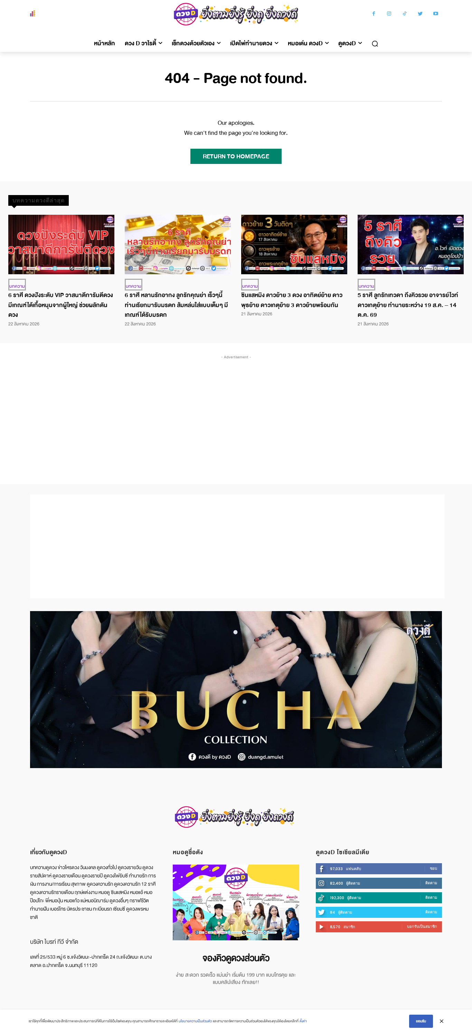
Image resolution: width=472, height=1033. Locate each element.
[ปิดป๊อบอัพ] (441, 1021)
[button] (375, 43)
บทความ (17, 286)
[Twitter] (420, 14)
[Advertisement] (236, 412)
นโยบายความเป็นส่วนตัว (195, 1021)
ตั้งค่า (303, 1021)
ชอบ (433, 868)
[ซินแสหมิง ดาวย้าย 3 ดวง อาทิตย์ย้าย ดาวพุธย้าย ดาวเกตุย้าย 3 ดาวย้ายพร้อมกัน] (294, 244)
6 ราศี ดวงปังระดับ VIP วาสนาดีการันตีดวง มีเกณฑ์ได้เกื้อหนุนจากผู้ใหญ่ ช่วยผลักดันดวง (60, 305)
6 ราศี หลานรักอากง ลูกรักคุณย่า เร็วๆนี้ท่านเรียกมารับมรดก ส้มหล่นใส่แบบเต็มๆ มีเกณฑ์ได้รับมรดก (176, 305)
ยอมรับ (421, 1021)
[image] (236, 902)
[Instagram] (389, 14)
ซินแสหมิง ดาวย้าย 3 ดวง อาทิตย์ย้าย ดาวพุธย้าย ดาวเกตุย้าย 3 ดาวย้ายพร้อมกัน (291, 300)
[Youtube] (436, 14)
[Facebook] (374, 14)
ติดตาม (431, 883)
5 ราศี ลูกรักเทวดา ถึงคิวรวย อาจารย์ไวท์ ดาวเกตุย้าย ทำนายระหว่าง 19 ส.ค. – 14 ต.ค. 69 (408, 305)
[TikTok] (405, 14)
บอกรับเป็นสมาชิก (422, 926)
